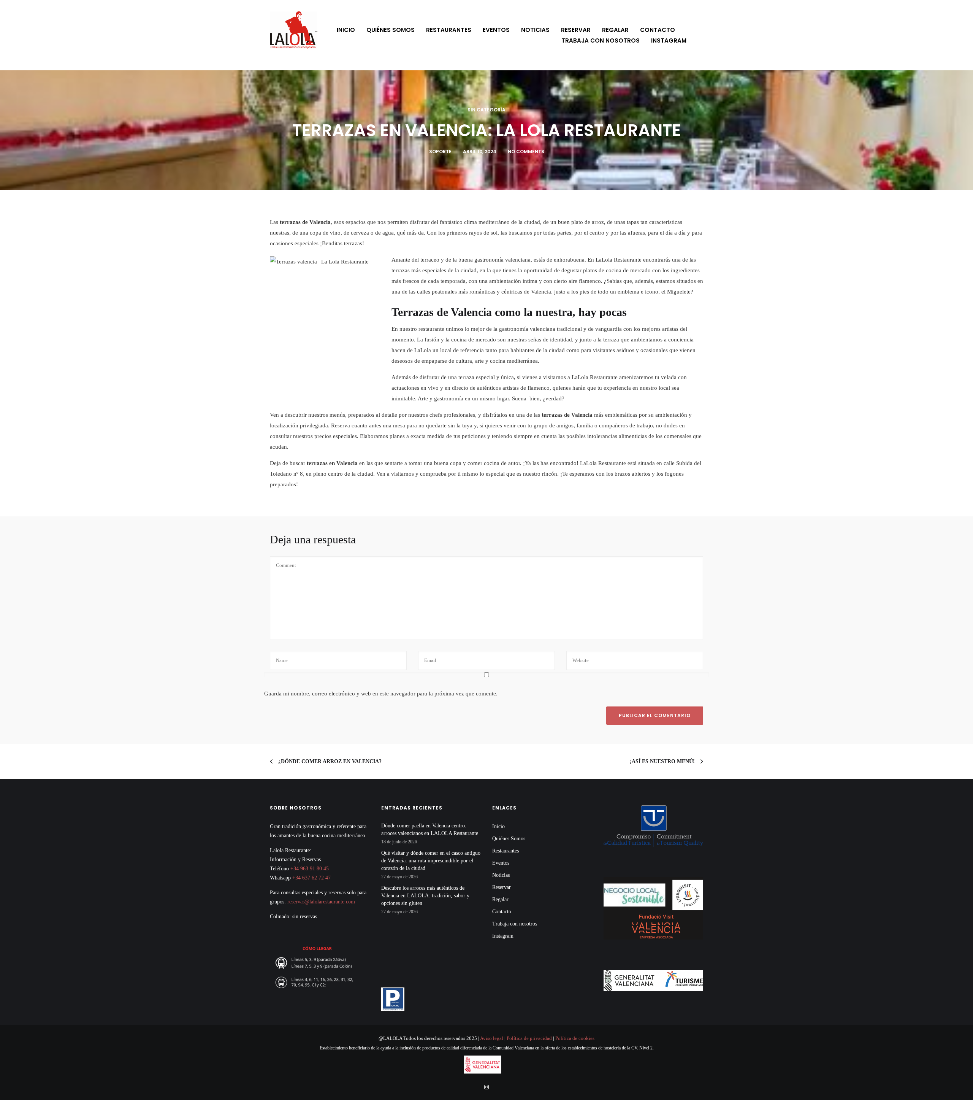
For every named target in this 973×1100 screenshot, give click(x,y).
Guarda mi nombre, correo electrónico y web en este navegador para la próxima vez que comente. (381, 693)
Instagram (668, 40)
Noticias (535, 30)
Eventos (496, 30)
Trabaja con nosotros (600, 40)
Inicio (346, 30)
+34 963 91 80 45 (309, 868)
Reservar (576, 30)
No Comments (526, 151)
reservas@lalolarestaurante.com (321, 902)
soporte (440, 151)
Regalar (615, 30)
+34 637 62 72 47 (311, 878)
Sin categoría (486, 109)
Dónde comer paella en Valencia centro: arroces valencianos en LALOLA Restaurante (429, 829)
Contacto (657, 30)
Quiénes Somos (390, 30)
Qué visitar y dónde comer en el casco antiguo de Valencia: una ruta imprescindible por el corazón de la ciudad (430, 860)
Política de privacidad (529, 1038)
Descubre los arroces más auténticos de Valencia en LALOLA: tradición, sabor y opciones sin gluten (425, 895)
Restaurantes (448, 30)
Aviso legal (491, 1038)
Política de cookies (574, 1038)
